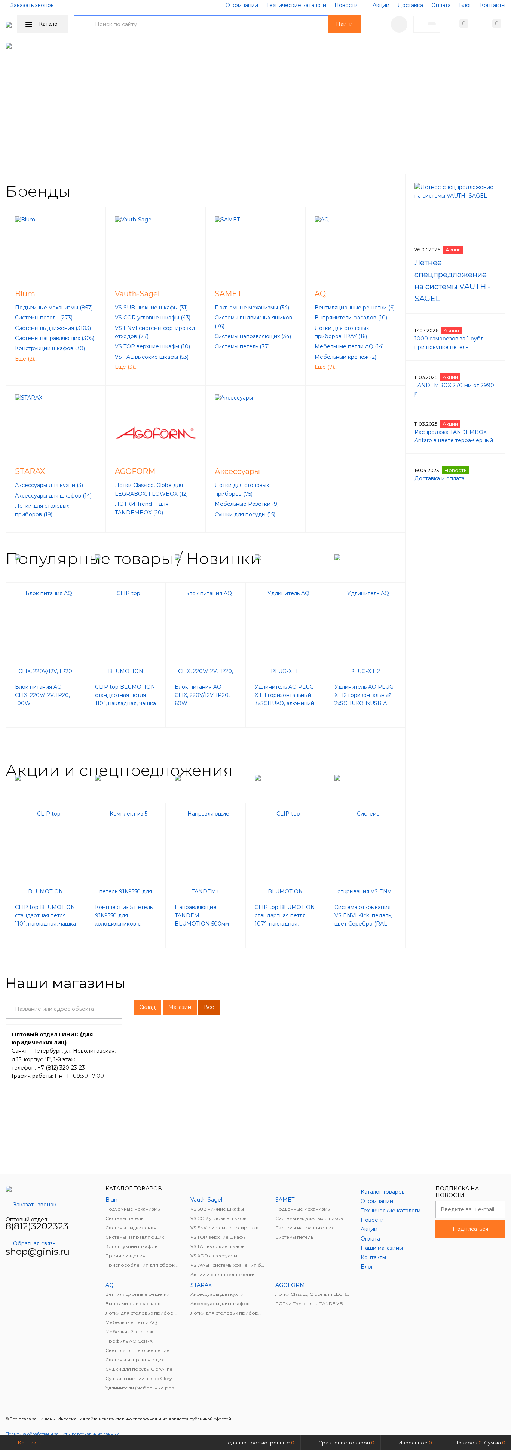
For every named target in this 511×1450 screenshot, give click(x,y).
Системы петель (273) (44, 317)
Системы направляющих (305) (54, 338)
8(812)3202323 (37, 1226)
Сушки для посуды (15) (245, 514)
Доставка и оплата (439, 478)
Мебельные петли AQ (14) (349, 346)
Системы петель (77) (242, 346)
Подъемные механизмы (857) (54, 307)
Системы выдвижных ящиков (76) (253, 321)
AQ (320, 293)
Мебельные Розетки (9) (247, 504)
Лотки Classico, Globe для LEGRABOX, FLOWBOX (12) (151, 489)
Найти (344, 24)
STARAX (30, 471)
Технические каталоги (296, 5)
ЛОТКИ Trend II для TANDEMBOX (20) (141, 508)
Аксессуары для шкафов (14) (53, 495)
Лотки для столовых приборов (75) (242, 489)
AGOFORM (135, 471)
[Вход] (399, 24)
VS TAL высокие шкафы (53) (152, 357)
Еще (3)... (126, 367)
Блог (465, 5)
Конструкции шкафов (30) (50, 348)
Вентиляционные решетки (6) (355, 307)
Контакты (492, 5)
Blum (25, 293)
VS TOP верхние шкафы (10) (152, 346)
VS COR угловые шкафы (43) (152, 317)
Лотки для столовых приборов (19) (42, 509)
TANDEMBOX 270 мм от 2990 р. (454, 389)
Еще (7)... (326, 367)
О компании (242, 5)
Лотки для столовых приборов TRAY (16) (342, 332)
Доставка (410, 5)
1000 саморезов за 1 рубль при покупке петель (450, 342)
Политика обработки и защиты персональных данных (62, 1434)
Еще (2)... (26, 358)
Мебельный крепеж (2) (345, 357)
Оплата (441, 5)
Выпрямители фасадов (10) (351, 317)
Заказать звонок (32, 5)
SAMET (228, 293)
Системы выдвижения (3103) (53, 328)
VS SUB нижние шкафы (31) (151, 307)
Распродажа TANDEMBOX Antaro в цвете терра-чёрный (453, 436)
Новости (346, 5)
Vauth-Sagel (137, 293)
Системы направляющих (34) (253, 336)
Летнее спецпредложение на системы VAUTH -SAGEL (452, 280)
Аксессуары (237, 471)
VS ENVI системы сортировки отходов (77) (155, 332)
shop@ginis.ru (38, 1251)
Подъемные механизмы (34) (252, 307)
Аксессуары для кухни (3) (49, 485)
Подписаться (470, 1229)
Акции (381, 5)
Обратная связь (34, 1243)
